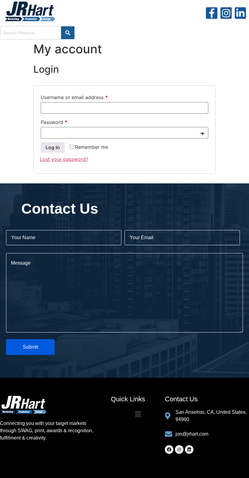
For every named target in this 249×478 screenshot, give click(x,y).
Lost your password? (64, 159)
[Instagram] (226, 12)
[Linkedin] (189, 449)
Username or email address (74, 97)
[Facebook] (169, 449)
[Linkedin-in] (240, 12)
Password (54, 122)
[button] (138, 414)
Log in (53, 147)
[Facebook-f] (211, 12)
